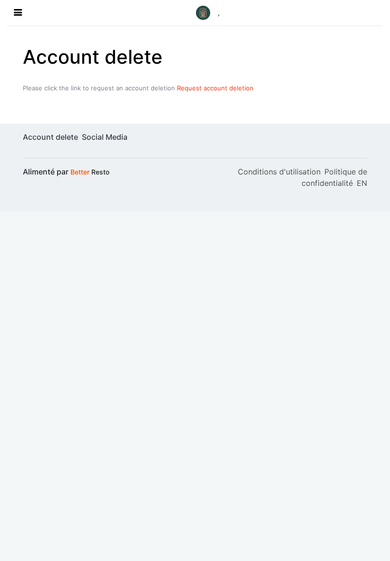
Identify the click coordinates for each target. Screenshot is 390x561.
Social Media (104, 137)
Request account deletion (215, 88)
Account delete (50, 137)
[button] (208, 13)
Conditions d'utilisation (279, 171)
